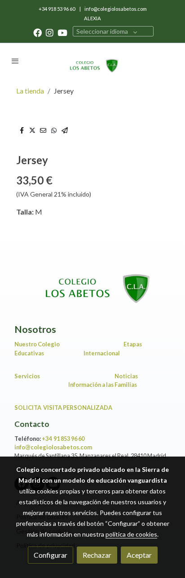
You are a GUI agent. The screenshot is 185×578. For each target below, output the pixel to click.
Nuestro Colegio (37, 344)
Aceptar (139, 555)
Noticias (126, 376)
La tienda (30, 90)
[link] (92, 61)
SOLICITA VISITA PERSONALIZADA (63, 407)
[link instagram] (49, 32)
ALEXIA (92, 18)
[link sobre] (92, 283)
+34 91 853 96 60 (63, 438)
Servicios (28, 376)
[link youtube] (62, 32)
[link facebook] (37, 32)
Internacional (102, 353)
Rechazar (97, 555)
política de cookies (131, 534)
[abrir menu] (15, 61)
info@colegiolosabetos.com (115, 9)
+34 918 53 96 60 (57, 9)
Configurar (50, 555)
